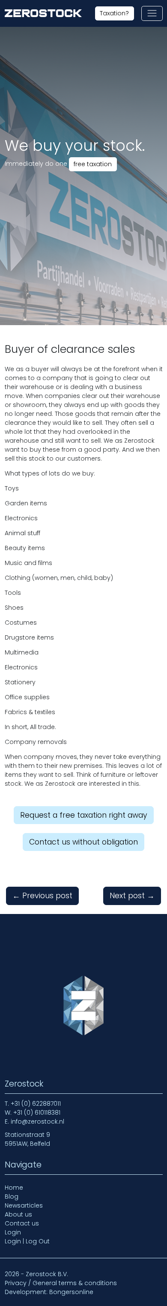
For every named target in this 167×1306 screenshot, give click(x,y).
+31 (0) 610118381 (36, 1112)
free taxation (93, 164)
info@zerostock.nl (37, 1121)
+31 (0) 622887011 (36, 1103)
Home (14, 1187)
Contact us (22, 1223)
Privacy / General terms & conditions (61, 1283)
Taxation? (114, 13)
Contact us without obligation (83, 842)
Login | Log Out (27, 1241)
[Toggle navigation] (151, 13)
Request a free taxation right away (83, 815)
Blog (11, 1196)
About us (18, 1214)
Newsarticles (24, 1205)
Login (13, 1232)
